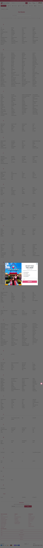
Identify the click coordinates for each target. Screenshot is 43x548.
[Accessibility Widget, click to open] (41, 384)
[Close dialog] (37, 264)
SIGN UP (30, 281)
